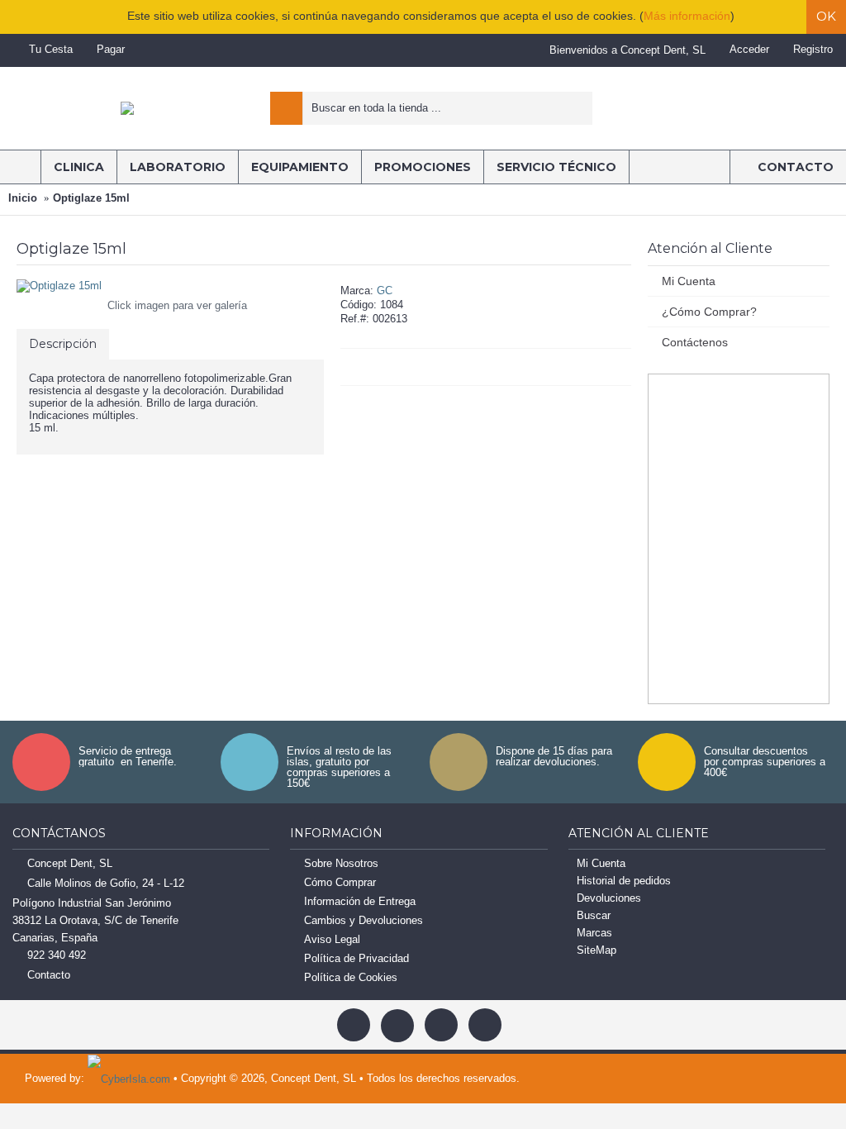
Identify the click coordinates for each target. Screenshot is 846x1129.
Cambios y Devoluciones (363, 920)
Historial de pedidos (624, 880)
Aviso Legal (332, 939)
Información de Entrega (360, 901)
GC (384, 290)
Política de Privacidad (356, 958)
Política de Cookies (350, 977)
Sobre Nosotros (341, 863)
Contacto (48, 975)
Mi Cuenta (688, 281)
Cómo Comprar (340, 882)
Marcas (594, 933)
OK (826, 16)
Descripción (63, 343)
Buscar (594, 915)
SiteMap (596, 950)
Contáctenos (695, 342)
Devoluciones (609, 898)
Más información (687, 15)
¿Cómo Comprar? (709, 311)
